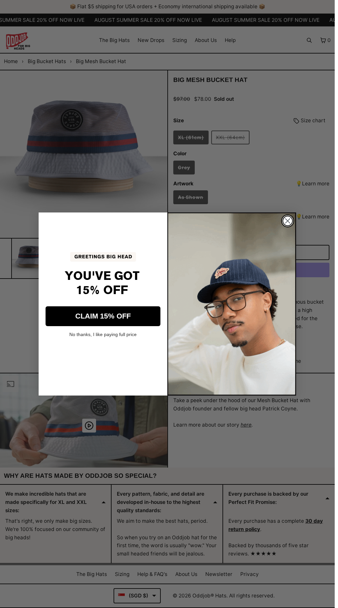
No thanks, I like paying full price (103, 334)
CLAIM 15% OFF (103, 316)
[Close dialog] (287, 221)
